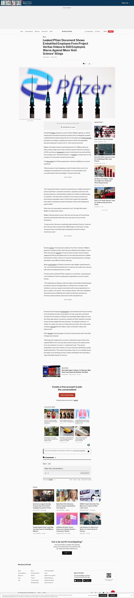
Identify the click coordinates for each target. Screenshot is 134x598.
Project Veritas (86, 138)
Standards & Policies (49, 580)
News (21, 31)
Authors (33, 575)
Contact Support (35, 580)
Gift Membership (35, 582)
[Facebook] (91, 592)
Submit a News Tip (48, 582)
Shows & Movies (29, 31)
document (50, 161)
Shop (19, 577)
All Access (37, 31)
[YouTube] (103, 592)
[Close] (131, 595)
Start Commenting (67, 395)
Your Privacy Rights (49, 570)
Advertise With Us (35, 573)
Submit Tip (67, 552)
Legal (45, 573)
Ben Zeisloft (46, 57)
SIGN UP (111, 31)
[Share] (89, 63)
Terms (39, 592)
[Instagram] (99, 592)
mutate (74, 155)
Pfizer (53, 133)
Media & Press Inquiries (49, 575)
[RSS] (107, 592)
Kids (19, 580)
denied (50, 333)
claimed (53, 327)
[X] (95, 592)
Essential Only (103, 595)
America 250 (45, 31)
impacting (60, 152)
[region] (67, 595)
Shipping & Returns (48, 577)
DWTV (51, 31)
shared (58, 253)
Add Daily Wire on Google (69, 127)
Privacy (44, 592)
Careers (33, 577)
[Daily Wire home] (67, 31)
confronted (52, 264)
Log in (76, 400)
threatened (64, 311)
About (32, 570)
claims (51, 248)
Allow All (113, 595)
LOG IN (105, 31)
